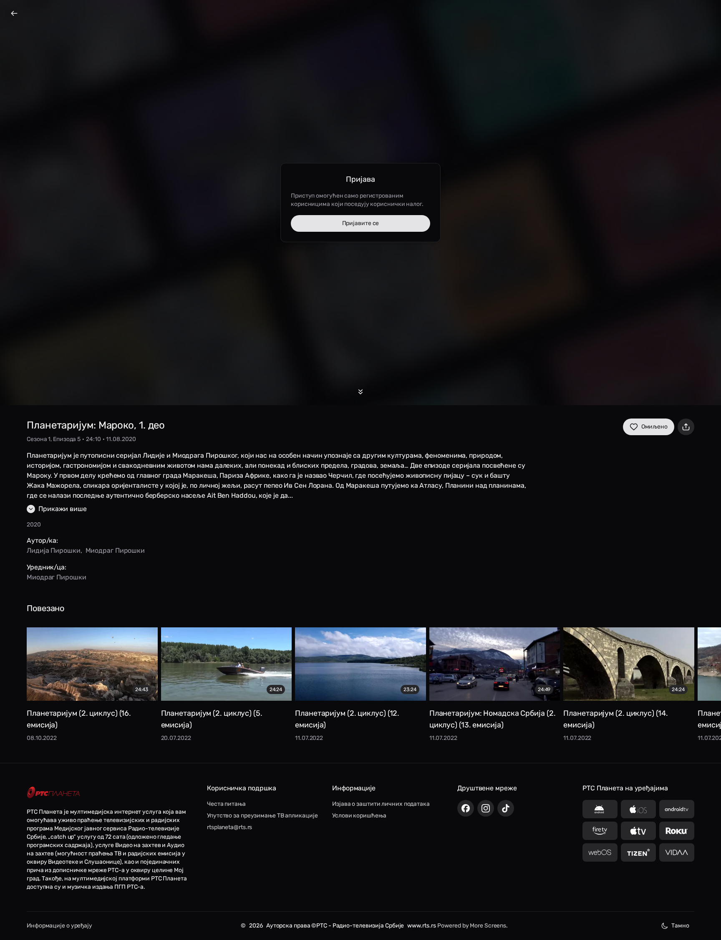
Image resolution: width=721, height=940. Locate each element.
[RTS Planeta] (53, 792)
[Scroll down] (360, 391)
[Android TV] (676, 809)
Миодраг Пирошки (115, 550)
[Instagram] (485, 808)
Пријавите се (360, 223)
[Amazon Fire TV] (600, 831)
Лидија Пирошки (54, 550)
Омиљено (654, 426)
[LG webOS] (600, 852)
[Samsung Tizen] (638, 852)
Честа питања (226, 803)
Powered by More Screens (471, 925)
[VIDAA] (676, 852)
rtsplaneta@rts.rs (229, 827)
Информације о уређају (59, 925)
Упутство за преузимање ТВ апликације (262, 815)
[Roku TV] (676, 831)
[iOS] (638, 809)
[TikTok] (505, 808)
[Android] (600, 809)
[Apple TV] (638, 831)
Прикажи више (62, 509)
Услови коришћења (359, 815)
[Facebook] (465, 808)
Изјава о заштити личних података (381, 803)
